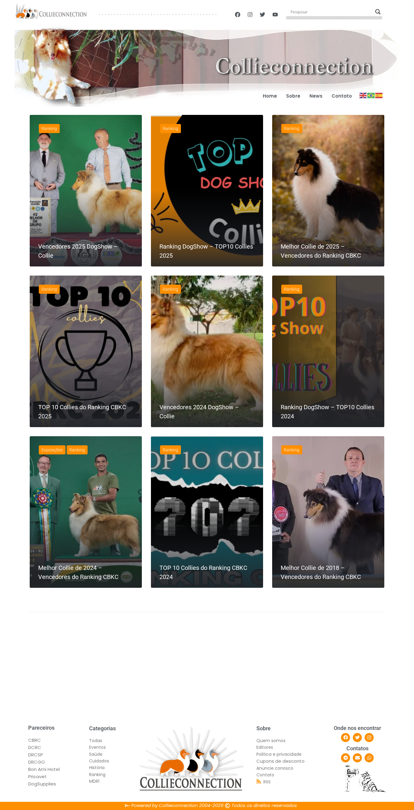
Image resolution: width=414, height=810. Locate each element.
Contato (342, 96)
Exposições (52, 449)
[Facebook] (345, 737)
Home (270, 96)
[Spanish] (379, 94)
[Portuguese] (371, 94)
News (315, 96)
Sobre (293, 96)
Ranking (49, 128)
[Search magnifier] (378, 12)
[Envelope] (357, 757)
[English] (363, 94)
